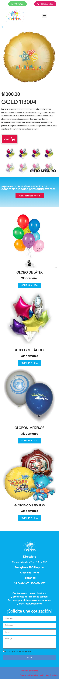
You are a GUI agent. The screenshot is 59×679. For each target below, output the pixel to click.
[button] (44, 16)
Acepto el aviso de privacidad (18, 651)
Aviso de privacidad (29, 670)
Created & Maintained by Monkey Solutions (39, 675)
